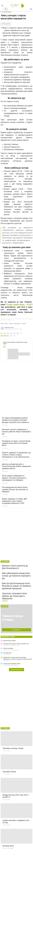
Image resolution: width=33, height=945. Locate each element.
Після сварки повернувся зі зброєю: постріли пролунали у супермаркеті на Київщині (14, 478)
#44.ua (6, 323)
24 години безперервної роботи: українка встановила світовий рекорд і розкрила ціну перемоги (15, 420)
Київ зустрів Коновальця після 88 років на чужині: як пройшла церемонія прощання (16, 586)
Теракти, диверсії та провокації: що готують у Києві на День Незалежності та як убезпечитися (16, 455)
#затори (24, 323)
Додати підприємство (16, 669)
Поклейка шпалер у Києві (13, 748)
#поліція (11, 323)
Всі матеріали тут (16, 629)
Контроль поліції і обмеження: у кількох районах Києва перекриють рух (16, 431)
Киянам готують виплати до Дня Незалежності (15, 566)
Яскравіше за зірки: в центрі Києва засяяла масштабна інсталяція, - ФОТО (16, 443)
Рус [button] (6, 9)
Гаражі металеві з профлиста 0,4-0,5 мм (16, 821)
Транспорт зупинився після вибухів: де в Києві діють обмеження (14, 596)
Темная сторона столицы (12, 617)
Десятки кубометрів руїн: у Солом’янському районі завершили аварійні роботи (16, 466)
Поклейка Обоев (9, 772)
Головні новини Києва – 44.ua (19, 304)
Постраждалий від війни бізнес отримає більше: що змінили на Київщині (15, 489)
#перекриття (17, 323)
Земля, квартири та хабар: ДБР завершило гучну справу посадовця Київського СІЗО (14, 501)
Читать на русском (6, 23)
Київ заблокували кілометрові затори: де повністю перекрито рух (16, 576)
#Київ (2, 323)
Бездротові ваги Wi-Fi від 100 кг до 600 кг (16, 796)
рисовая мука (8, 846)
